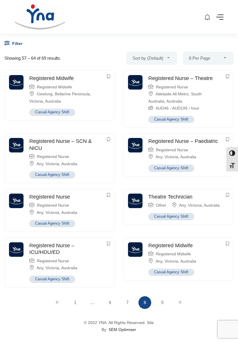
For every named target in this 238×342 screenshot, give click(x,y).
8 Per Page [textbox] (199, 58)
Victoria (36, 101)
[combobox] (151, 58)
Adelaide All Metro (172, 94)
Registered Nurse (172, 87)
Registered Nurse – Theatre (180, 78)
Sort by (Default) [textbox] (147, 58)
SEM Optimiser (122, 329)
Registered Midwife (51, 78)
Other (161, 205)
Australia (53, 101)
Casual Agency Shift (52, 112)
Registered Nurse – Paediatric (183, 141)
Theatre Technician (170, 197)
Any (40, 163)
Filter (16, 43)
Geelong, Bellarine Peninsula (63, 94)
